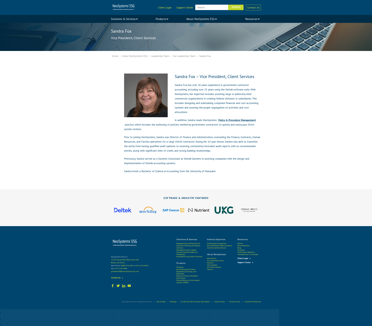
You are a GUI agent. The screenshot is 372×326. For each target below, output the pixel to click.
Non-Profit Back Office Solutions (219, 245)
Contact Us (253, 7)
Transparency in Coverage (247, 254)
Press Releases (243, 245)
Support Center (185, 7)
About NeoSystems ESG (134, 56)
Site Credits (161, 302)
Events (240, 243)
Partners (210, 263)
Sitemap (173, 302)
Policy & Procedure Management (237, 120)
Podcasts (241, 250)
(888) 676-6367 (127, 265)
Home (115, 56)
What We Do (211, 258)
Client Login (164, 7)
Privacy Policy (234, 302)
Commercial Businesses (216, 248)
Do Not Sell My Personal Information (195, 302)
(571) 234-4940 (142, 265)
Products (179, 267)
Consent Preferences (252, 302)
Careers (210, 269)
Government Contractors (216, 243)
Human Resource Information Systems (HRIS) (188, 281)
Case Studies (212, 265)
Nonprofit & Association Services (189, 256)
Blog (239, 248)
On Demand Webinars (246, 252)
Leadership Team (160, 56)
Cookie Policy (219, 302)
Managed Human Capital (186, 250)
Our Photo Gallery (214, 267)
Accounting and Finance (185, 269)
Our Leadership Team (184, 56)
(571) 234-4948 (121, 268)
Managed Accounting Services (188, 243)
